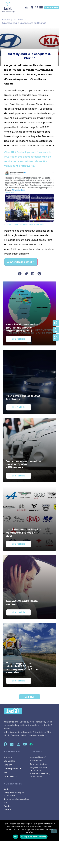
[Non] (54, 831)
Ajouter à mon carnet (19, 261)
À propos (8, 757)
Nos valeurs (9, 761)
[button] (41, 7)
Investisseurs (10, 776)
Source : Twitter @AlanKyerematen (24, 224)
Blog (6, 772)
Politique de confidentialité (33, 837)
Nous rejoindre (11, 768)
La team (8, 764)
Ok (15, 837)
